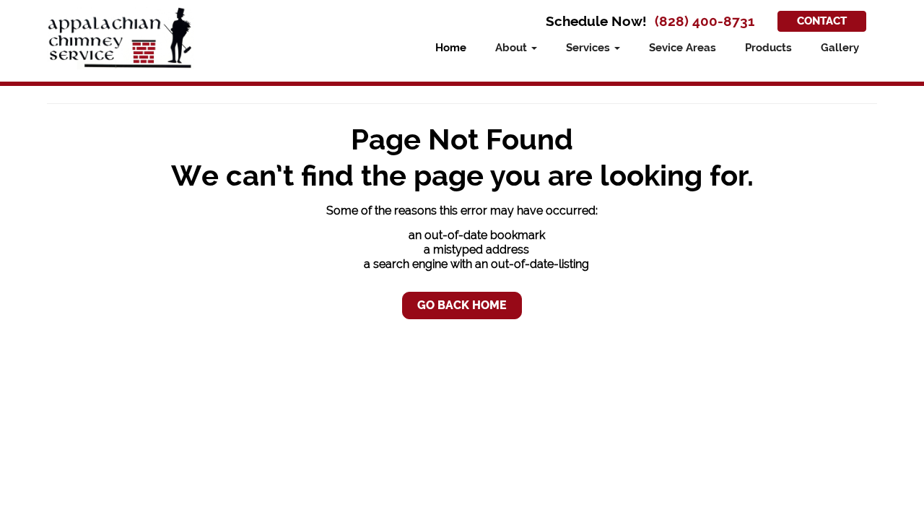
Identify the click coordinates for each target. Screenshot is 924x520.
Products (768, 47)
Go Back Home (462, 305)
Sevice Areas (682, 47)
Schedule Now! (596, 21)
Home (450, 47)
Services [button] (589, 47)
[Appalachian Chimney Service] (120, 38)
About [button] (512, 47)
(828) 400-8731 (704, 21)
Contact (822, 20)
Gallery (840, 47)
